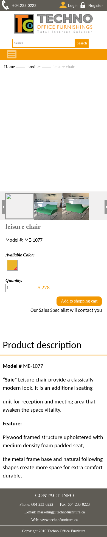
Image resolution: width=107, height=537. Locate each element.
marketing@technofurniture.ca (60, 512)
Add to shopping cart (79, 301)
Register (95, 5)
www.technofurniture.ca (58, 520)
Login (73, 5)
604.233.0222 (24, 5)
